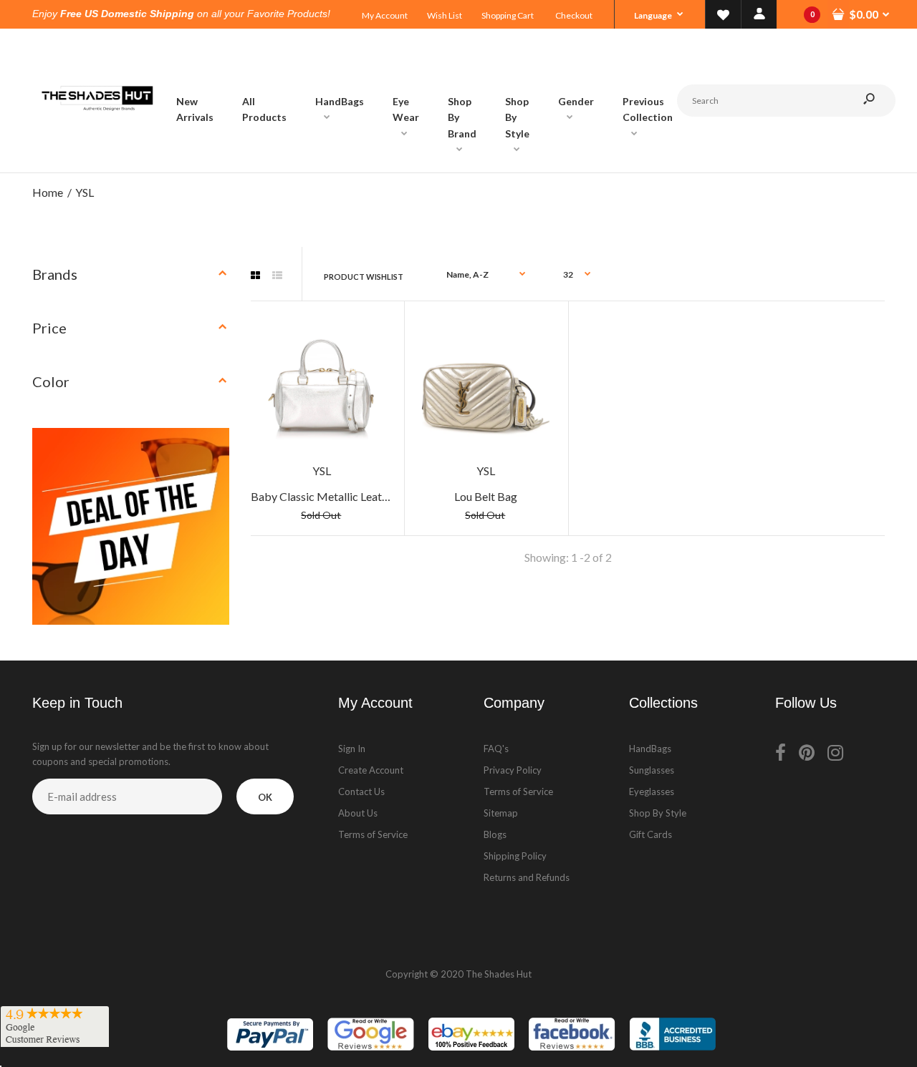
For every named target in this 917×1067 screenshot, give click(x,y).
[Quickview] (375, 383)
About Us (358, 813)
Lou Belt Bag (485, 495)
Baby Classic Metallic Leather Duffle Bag (352, 495)
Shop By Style (657, 813)
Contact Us (361, 791)
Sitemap (501, 813)
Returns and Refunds (527, 877)
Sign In (351, 748)
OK (265, 797)
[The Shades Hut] (96, 158)
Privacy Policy (513, 770)
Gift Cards (650, 834)
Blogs (495, 834)
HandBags (650, 748)
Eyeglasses (651, 791)
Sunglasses (651, 770)
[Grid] (255, 275)
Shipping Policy (515, 856)
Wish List (444, 15)
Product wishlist (363, 276)
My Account (385, 15)
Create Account (370, 770)
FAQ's (496, 748)
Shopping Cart (507, 15)
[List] (277, 275)
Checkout (573, 15)
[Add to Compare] (375, 325)
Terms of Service (373, 834)
